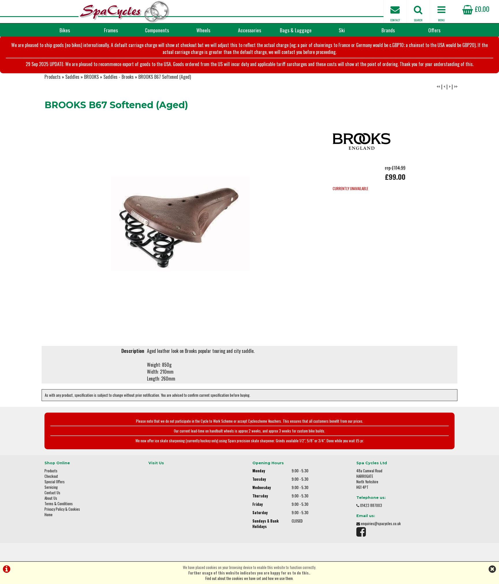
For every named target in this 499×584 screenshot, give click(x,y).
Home (48, 514)
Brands (388, 30)
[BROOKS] (361, 161)
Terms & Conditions (58, 503)
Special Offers (54, 481)
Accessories (249, 30)
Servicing (51, 487)
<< (438, 86)
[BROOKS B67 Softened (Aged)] (180, 223)
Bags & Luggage (296, 30)
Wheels (203, 30)
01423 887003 (371, 505)
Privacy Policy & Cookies (62, 509)
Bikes (64, 30)
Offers (434, 30)
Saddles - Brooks (118, 76)
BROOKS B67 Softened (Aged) (164, 76)
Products (52, 76)
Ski (342, 30)
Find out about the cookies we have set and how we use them (249, 578)
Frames (111, 30)
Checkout (51, 476)
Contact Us (52, 492)
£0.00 (481, 8)
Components (157, 30)
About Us (50, 498)
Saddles (72, 76)
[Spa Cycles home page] (125, 11)
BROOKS (91, 76)
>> (455, 86)
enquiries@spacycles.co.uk (381, 523)
